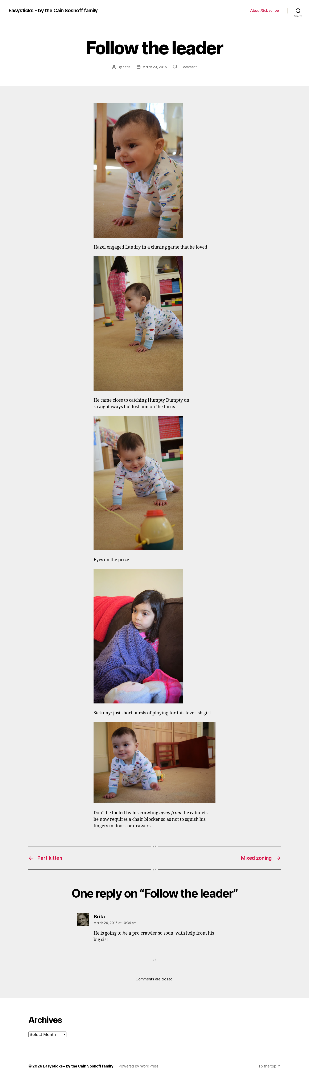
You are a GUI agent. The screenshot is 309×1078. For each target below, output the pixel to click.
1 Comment (188, 67)
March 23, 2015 (155, 67)
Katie (127, 67)
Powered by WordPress (139, 1066)
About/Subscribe (264, 10)
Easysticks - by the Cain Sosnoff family (53, 10)
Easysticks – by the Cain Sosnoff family (78, 1066)
